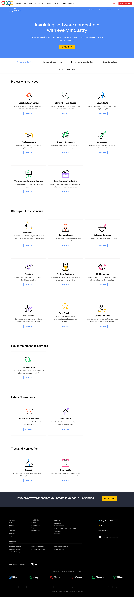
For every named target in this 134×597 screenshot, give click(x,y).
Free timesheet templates (16, 552)
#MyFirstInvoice (35, 530)
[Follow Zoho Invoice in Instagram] (32, 564)
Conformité (22, 587)
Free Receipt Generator (15, 549)
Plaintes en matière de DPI (34, 587)
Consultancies (58, 523)
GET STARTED (109, 498)
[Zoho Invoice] (15, 10)
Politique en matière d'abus (120, 587)
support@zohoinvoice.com (110, 537)
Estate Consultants (110, 62)
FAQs (10, 522)
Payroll (40, 3)
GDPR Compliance (106, 587)
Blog (32, 528)
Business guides (35, 525)
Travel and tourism (59, 525)
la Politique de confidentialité (76, 587)
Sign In (115, 3)
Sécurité (15, 587)
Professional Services (25, 62)
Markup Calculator (59, 549)
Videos (10, 528)
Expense (48, 3)
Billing (18, 3)
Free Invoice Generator (37, 546)
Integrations (12, 536)
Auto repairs (57, 531)
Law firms (57, 533)
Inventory (32, 3)
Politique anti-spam (47, 587)
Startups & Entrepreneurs (52, 62)
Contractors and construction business (65, 528)
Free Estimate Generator (61, 546)
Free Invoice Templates (15, 546)
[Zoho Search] (109, 3)
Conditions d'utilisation (60, 587)
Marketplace (12, 533)
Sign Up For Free (125, 3)
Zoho (7, 3)
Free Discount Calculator (38, 549)
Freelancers (57, 520)
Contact (9, 587)
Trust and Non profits (67, 69)
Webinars (11, 525)
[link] (55, 3)
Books (25, 3)
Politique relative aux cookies (92, 587)
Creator (55, 3)
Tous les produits (66, 3)
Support (33, 522)
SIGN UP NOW (67, 47)
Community (12, 530)
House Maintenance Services (82, 62)
